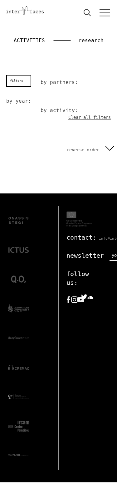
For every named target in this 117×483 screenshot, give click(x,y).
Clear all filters (89, 117)
